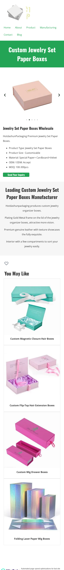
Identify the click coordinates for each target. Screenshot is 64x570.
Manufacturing (48, 27)
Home (7, 27)
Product (30, 27)
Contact (8, 34)
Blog (19, 34)
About (18, 27)
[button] (5, 95)
